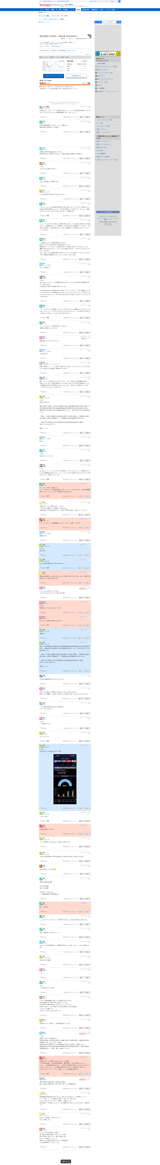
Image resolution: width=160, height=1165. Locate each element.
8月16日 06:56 (83, 449)
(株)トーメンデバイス (103, 141)
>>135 (41, 721)
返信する (44, 117)
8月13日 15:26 (83, 688)
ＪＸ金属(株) (101, 88)
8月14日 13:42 (83, 519)
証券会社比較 (85, 9)
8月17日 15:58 (83, 377)
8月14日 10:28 (83, 572)
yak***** (45, 866)
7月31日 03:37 (83, 928)
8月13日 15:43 (83, 629)
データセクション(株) (103, 126)
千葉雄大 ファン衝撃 (114, 1)
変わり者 (45, 378)
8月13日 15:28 (83, 675)
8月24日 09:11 (83, 177)
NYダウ (99, 85)
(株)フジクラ (101, 76)
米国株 (52, 9)
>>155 (41, 454)
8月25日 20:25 (83, 121)
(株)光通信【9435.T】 (54, 19)
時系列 (52, 57)
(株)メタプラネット (103, 69)
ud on (44, 573)
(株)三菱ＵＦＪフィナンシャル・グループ (108, 91)
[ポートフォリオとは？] (48, 16)
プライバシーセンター (113, 218)
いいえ (87, 117)
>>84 (41, 985)
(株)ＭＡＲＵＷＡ (102, 147)
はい (82, 117)
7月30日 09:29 (83, 941)
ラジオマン (45, 503)
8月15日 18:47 (83, 464)
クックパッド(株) (102, 82)
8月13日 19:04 (83, 616)
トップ (41, 9)
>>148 (41, 400)
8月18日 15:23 (83, 322)
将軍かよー (45, 943)
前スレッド (88, 54)
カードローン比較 (110, 9)
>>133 (41, 749)
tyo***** (44, 704)
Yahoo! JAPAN (93, 1)
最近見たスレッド (43, 22)
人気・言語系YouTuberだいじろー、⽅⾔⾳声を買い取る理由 (54, 1)
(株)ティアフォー (102, 129)
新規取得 (71, 4)
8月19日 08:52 (83, 305)
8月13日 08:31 (83, 825)
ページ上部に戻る (108, 212)
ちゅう (44, 122)
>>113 (41, 1036)
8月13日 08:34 (83, 812)
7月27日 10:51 (83, 1128)
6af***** (44, 676)
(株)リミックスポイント (104, 144)
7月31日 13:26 (83, 915)
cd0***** (45, 689)
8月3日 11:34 (84, 903)
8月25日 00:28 (83, 162)
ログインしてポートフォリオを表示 (60, 15)
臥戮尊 (44, 278)
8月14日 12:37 (83, 531)
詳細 (41, 57)
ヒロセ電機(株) (101, 153)
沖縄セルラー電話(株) (103, 156)
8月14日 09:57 (83, 587)
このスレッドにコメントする (53, 76)
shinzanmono (46, 108)
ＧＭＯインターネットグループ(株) (107, 160)
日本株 (47, 9)
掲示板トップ (42, 12)
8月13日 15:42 (83, 642)
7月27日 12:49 (83, 1092)
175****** (45, 734)
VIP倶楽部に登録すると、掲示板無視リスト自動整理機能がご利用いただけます (57, 50)
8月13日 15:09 (83, 717)
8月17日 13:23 (83, 437)
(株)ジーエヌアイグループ (105, 79)
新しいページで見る (44, 46)
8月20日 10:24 (83, 219)
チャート (46, 57)
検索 (119, 1)
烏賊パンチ (45, 520)
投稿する (64, 1161)
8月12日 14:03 (83, 852)
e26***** (45, 164)
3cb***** (45, 1033)
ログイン (62, 6)
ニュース (72, 9)
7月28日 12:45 (83, 1057)
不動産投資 (94, 9)
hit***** (44, 1021)
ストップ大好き (47, 265)
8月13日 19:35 (83, 601)
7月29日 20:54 (83, 969)
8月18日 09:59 (83, 336)
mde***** (45, 1058)
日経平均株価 (101, 63)
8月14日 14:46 (83, 502)
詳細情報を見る (76, 76)
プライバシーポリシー (102, 218)
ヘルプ (99, 1)
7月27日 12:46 (83, 1113)
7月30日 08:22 (83, 956)
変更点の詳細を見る (56, 46)
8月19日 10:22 (83, 276)
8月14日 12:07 (83, 544)
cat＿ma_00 (46, 192)
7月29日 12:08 (83, 1032)
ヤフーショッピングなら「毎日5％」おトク (77, 6)
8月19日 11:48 (83, 263)
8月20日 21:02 (83, 203)
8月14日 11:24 (83, 559)
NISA (102, 9)
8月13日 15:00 (83, 732)
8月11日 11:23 (83, 878)
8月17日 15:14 (83, 396)
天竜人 (44, 826)
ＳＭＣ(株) (100, 150)
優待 (63, 57)
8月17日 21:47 (83, 349)
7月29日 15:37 (83, 996)
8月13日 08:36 (83, 745)
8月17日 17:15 (83, 362)
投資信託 (65, 9)
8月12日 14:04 (83, 838)
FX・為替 (58, 9)
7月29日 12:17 (83, 1019)
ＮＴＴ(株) (100, 123)
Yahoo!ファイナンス (104, 216)
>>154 (41, 468)
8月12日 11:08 (83, 865)
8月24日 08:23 (83, 190)
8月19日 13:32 (83, 238)
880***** (45, 338)
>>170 (41, 166)
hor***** (44, 179)
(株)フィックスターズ (103, 132)
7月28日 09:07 (83, 1078)
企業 (67, 57)
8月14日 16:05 (83, 483)
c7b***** (45, 149)
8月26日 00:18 (83, 106)
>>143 (41, 606)
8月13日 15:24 (83, 702)
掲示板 (78, 9)
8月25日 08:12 (83, 147)
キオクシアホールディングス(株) (107, 66)
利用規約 (106, 219)
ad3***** (45, 618)
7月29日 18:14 (83, 981)
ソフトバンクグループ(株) (105, 73)
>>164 (41, 280)
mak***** (45, 998)
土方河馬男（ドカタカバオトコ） (51, 364)
